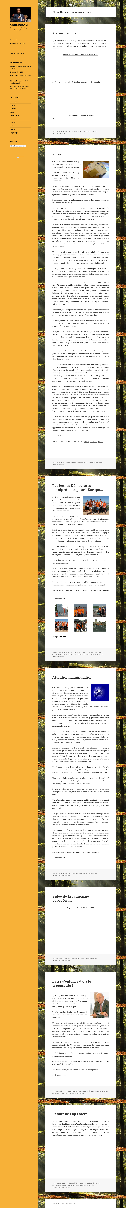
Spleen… (59, 154)
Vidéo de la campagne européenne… (70, 898)
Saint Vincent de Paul (96, 654)
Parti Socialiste (62, 1093)
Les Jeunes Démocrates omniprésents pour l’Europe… (77, 487)
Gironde (12, 112)
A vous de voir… (66, 33)
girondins (76, 1185)
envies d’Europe (64, 411)
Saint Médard (84, 654)
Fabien (100, 441)
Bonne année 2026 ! (16, 72)
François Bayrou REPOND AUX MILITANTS (80, 54)
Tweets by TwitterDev (17, 53)
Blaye (95, 652)
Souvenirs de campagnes (18, 43)
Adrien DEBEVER (19, 24)
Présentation (14, 40)
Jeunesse (13, 119)
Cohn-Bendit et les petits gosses (81, 115)
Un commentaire (59, 133)
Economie (13, 109)
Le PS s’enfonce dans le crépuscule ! (71, 983)
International (14, 115)
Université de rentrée (87, 1185)
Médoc (12, 126)
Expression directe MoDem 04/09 (80, 908)
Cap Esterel (90, 1183)
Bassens (90, 652)
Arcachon (84, 652)
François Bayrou (67, 1185)
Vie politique (14, 133)
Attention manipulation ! (73, 677)
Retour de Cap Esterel (70, 1114)
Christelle (93, 441)
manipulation (92, 873)
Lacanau (13, 122)
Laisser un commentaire (62, 875)
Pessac (77, 654)
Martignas (71, 654)
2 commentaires (59, 657)
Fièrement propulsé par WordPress (64, 1203)
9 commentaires (59, 465)
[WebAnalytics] (20, 157)
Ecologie (12, 105)
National (13, 129)
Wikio (54, 118)
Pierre (86, 441)
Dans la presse (14, 102)
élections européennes (89, 131)
